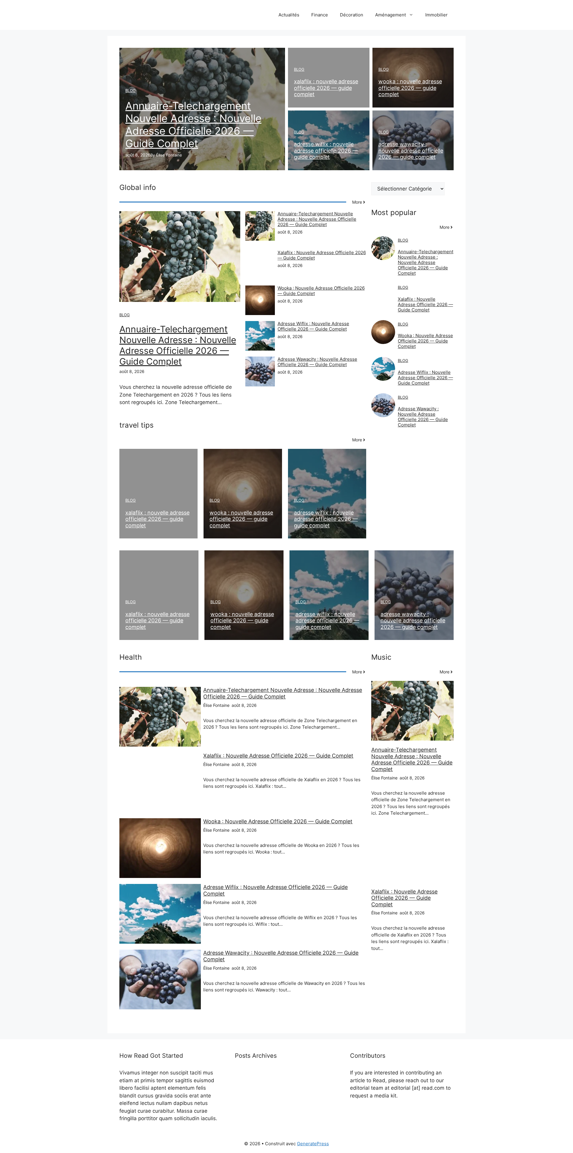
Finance (319, 15)
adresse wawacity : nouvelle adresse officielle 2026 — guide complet (410, 150)
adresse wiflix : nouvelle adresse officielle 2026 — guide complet (326, 150)
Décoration (351, 15)
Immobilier (436, 15)
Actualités (288, 15)
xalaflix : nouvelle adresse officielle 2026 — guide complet (326, 87)
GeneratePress (313, 1143)
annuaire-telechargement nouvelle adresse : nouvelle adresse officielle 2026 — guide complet (193, 124)
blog (130, 90)
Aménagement (390, 15)
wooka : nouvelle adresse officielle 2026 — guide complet (410, 87)
